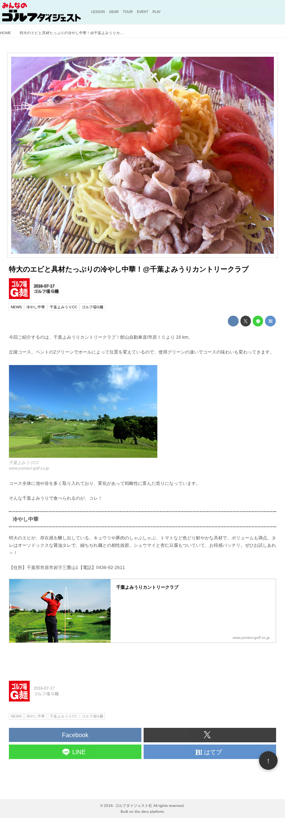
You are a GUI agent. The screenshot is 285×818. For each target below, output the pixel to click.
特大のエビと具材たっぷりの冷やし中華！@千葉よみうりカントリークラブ (129, 269)
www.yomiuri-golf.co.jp (29, 468)
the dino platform (149, 811)
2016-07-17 (44, 286)
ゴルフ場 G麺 (46, 291)
